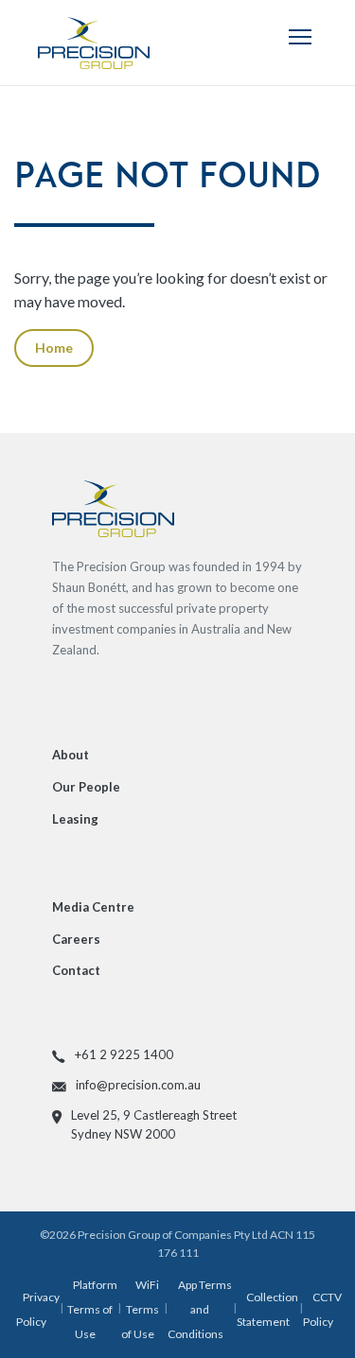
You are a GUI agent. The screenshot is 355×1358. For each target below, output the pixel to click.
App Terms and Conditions (200, 1309)
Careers (76, 939)
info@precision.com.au (138, 1084)
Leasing (75, 819)
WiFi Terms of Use (140, 1309)
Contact (76, 970)
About (70, 754)
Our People (86, 786)
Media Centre (93, 906)
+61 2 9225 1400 (124, 1054)
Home (54, 348)
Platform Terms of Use (92, 1309)
